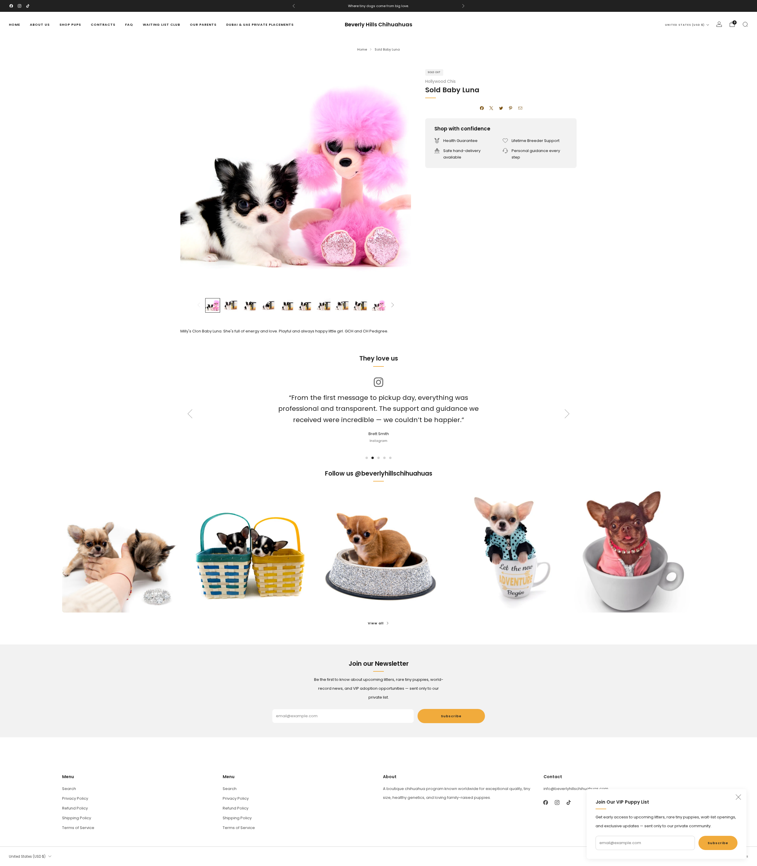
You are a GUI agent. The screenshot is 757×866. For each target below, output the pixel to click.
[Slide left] (198, 305)
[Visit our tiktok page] (28, 6)
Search (69, 788)
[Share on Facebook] (482, 108)
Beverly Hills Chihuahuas (378, 24)
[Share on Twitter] (501, 108)
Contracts (103, 24)
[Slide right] (392, 305)
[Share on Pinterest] (511, 108)
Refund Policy (75, 808)
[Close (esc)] (738, 797)
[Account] (719, 24)
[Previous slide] (192, 177)
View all (376, 623)
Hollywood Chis (440, 81)
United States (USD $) (685, 25)
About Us (40, 24)
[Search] (745, 24)
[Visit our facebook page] (11, 6)
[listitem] (378, 6)
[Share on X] (491, 108)
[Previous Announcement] (293, 6)
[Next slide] (399, 177)
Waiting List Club (161, 24)
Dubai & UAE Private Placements (260, 24)
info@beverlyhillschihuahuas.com (576, 788)
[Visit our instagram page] (19, 6)
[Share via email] (520, 108)
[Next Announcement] (463, 6)
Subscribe (718, 843)
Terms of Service (78, 828)
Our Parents (203, 24)
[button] (366, 458)
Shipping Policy (76, 818)
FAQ (129, 24)
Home (14, 24)
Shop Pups (70, 24)
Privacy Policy (75, 798)
